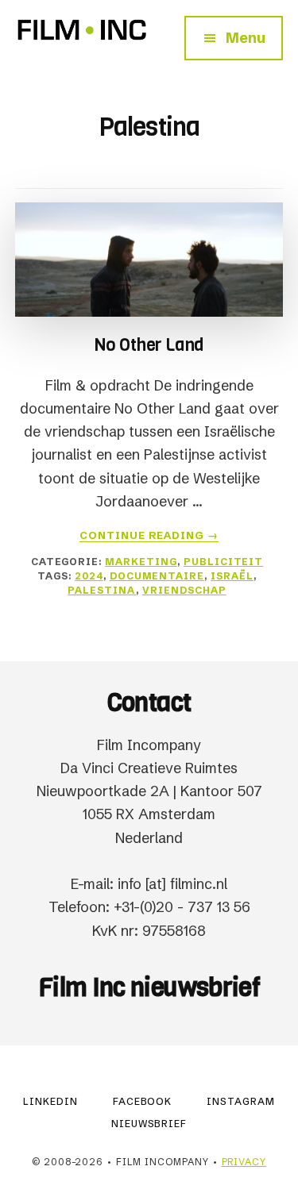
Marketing (141, 562)
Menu (245, 38)
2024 (89, 576)
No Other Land (149, 344)
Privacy (244, 1162)
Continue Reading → (149, 535)
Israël (232, 576)
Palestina (102, 590)
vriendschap (184, 590)
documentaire (157, 576)
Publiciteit (224, 562)
